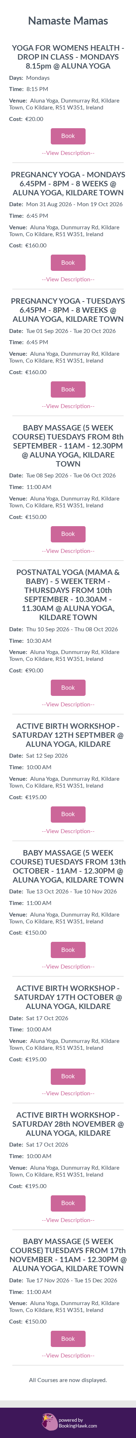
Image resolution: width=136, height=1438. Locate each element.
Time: (16, 89)
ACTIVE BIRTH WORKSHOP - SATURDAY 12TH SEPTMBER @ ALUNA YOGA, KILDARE (68, 735)
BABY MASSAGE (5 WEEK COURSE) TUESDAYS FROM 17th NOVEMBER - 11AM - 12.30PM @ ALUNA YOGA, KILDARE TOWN (68, 1255)
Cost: (15, 119)
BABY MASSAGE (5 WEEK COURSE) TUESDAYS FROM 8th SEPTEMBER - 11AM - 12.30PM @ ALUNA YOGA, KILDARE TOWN (68, 446)
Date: (16, 204)
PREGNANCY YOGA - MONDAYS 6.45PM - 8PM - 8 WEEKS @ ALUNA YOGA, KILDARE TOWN (68, 184)
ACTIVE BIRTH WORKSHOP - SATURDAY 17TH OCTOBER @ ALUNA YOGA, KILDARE (68, 997)
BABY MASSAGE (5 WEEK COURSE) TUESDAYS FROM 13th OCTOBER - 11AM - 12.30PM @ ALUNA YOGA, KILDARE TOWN (68, 866)
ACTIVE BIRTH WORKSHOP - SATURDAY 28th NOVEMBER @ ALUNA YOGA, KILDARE (68, 1124)
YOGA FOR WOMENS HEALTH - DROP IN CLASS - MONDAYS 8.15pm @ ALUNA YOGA (68, 57)
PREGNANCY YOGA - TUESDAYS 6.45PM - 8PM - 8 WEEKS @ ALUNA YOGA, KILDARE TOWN (68, 310)
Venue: (18, 101)
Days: (16, 78)
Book (68, 136)
